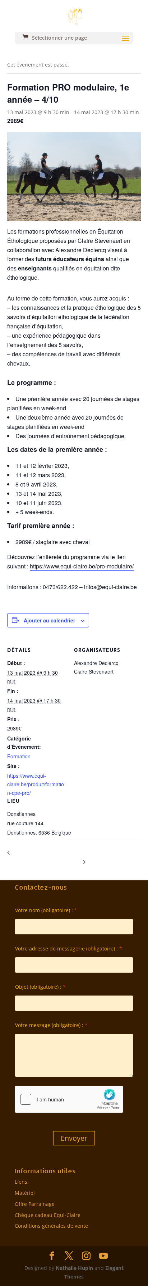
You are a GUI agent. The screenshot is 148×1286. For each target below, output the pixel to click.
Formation (19, 756)
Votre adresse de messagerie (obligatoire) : (68, 948)
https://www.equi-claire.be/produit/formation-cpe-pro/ (35, 784)
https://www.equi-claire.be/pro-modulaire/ (82, 566)
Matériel (25, 1192)
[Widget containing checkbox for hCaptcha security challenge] (69, 1099)
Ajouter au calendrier (49, 620)
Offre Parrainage (35, 1204)
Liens (21, 1181)
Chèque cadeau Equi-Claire (47, 1215)
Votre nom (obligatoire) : (46, 910)
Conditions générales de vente (51, 1225)
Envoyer (74, 1138)
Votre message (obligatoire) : (51, 1025)
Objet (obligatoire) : (40, 986)
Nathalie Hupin (74, 1268)
